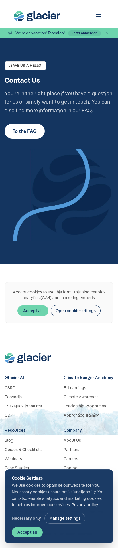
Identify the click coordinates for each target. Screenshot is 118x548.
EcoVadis (13, 396)
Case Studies (17, 467)
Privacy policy (85, 504)
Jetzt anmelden (84, 33)
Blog (9, 440)
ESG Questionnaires (23, 406)
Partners (71, 449)
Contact (71, 467)
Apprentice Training (82, 415)
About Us (72, 440)
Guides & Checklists (23, 449)
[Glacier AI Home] (59, 358)
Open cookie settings (76, 310)
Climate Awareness (81, 396)
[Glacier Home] (37, 16)
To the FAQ (25, 131)
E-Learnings (75, 387)
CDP (9, 415)
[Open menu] (98, 16)
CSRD (10, 387)
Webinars (13, 458)
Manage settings (64, 518)
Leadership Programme (85, 406)
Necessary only (26, 518)
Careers (71, 458)
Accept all (33, 310)
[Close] (107, 33)
